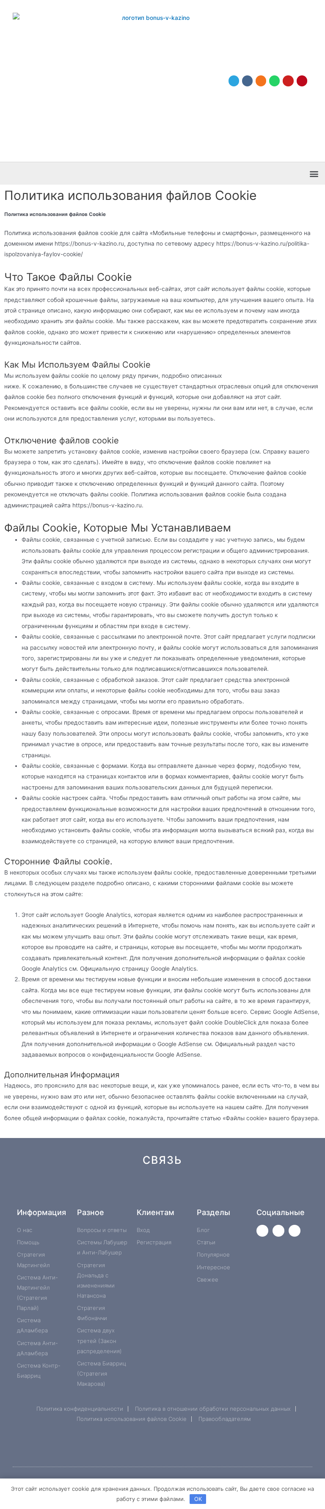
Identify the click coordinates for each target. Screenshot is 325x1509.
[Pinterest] (302, 80)
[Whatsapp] (274, 80)
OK (198, 1498)
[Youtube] (288, 80)
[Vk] (247, 80)
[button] (314, 173)
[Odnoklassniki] (261, 80)
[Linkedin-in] (205, 1190)
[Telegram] (234, 80)
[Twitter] (262, 1231)
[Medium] (176, 1190)
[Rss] (290, 1190)
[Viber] (261, 1190)
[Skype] (233, 1190)
